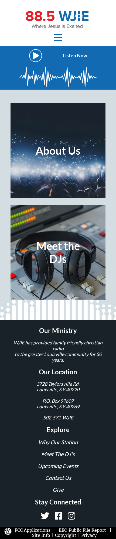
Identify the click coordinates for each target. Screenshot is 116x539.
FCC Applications (34, 530)
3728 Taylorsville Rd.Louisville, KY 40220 (58, 386)
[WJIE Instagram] (71, 515)
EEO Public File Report (82, 530)
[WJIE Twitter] (45, 515)
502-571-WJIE (58, 418)
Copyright (65, 535)
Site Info (41, 535)
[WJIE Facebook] (58, 515)
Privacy (89, 535)
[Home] (58, 19)
